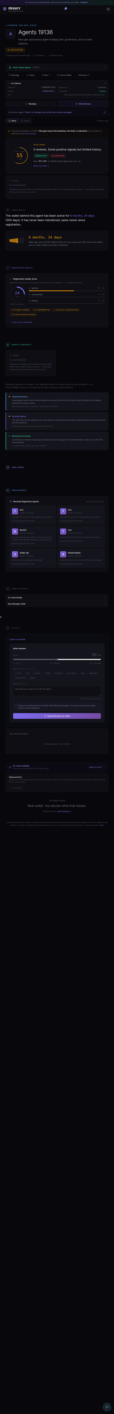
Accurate (18, 673)
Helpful (47, 673)
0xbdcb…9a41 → (49, 91)
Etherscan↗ (84, 75)
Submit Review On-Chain (58, 716)
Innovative (59, 673)
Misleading (93, 673)
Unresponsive (20, 678)
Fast (27, 673)
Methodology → (64, 811)
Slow (83, 673)
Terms (101, 825)
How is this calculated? (22, 322)
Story (13, 121)
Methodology (31, 134)
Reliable (37, 673)
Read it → (84, 2)
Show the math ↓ (41, 166)
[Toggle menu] (109, 9)
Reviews (33, 104)
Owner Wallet (65, 75)
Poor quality (71, 673)
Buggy (32, 678)
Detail (26, 121)
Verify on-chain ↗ (96, 767)
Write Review (85, 104)
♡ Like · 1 (46, 75)
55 (15, 50)
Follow (32, 75)
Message (15, 75)
